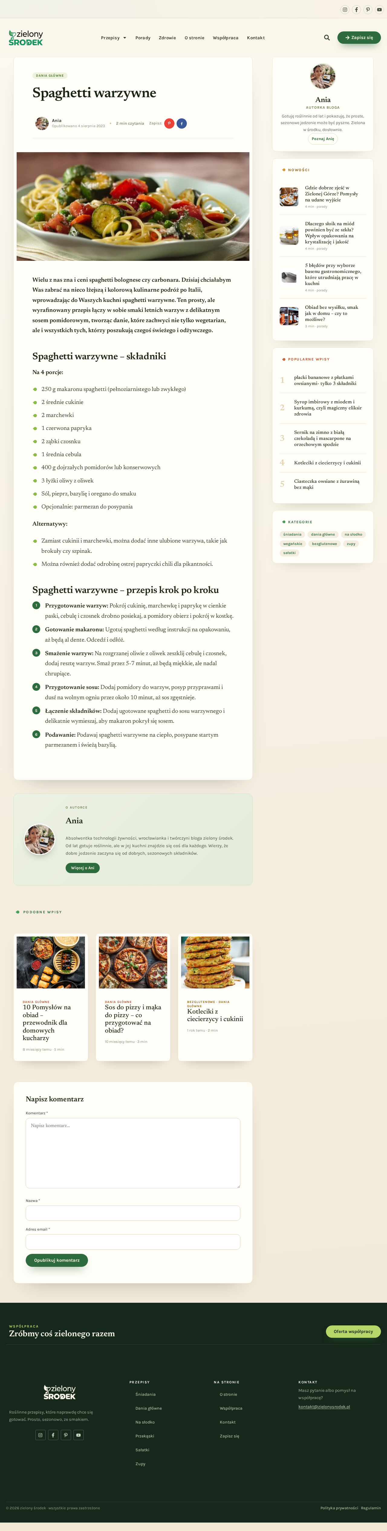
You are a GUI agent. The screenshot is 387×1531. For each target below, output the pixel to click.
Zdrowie (167, 37)
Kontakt (256, 37)
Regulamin (371, 1508)
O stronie (195, 37)
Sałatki (142, 1450)
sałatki (289, 553)
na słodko (353, 534)
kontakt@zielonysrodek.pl (324, 1406)
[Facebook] (182, 123)
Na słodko (145, 1422)
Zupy (140, 1463)
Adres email (38, 1229)
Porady (142, 37)
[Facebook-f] (356, 9)
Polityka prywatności (339, 1508)
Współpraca (226, 37)
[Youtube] (379, 9)
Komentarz (37, 1113)
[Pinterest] (169, 123)
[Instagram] (345, 9)
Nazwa (33, 1200)
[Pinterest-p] (367, 9)
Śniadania (145, 1394)
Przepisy (110, 37)
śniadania (292, 534)
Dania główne (148, 1408)
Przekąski (144, 1436)
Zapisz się (229, 1436)
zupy (351, 544)
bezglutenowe (324, 544)
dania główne (50, 76)
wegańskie (292, 544)
